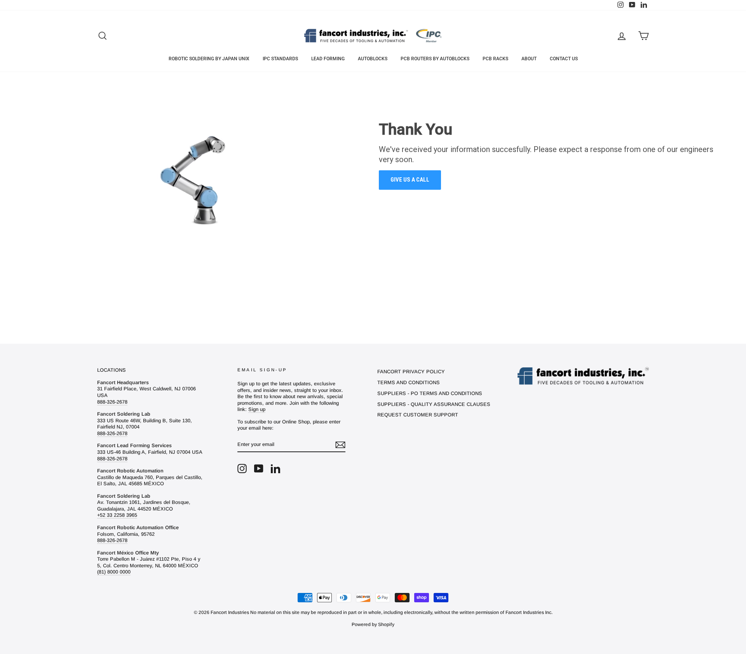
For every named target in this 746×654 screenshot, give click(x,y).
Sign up (256, 409)
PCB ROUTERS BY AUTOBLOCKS (435, 58)
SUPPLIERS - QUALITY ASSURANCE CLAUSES (433, 404)
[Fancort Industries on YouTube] (258, 468)
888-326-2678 (112, 402)
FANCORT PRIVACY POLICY (411, 371)
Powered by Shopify (373, 624)
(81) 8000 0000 (114, 572)
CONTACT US (564, 58)
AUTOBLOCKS (372, 58)
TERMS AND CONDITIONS (408, 382)
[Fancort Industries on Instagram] (242, 468)
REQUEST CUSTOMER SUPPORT (417, 415)
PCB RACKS (495, 58)
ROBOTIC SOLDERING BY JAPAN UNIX (209, 58)
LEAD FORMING (328, 58)
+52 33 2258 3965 (117, 515)
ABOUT (529, 58)
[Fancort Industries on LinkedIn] (275, 468)
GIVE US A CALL (409, 179)
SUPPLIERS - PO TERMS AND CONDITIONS (429, 393)
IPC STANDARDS (280, 58)
